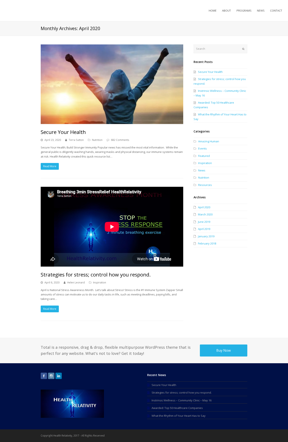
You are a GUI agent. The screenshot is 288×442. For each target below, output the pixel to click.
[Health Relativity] (22, 10)
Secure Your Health (63, 131)
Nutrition (97, 140)
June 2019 (204, 222)
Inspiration (99, 282)
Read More (49, 166)
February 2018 (207, 243)
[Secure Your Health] (112, 84)
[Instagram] (51, 376)
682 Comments (120, 140)
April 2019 (204, 229)
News (201, 170)
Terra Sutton (76, 140)
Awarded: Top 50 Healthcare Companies (177, 408)
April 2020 (204, 207)
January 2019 (206, 236)
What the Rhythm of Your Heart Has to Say (179, 416)
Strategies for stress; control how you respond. (96, 274)
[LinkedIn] (58, 376)
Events (202, 148)
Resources (205, 185)
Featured (204, 156)
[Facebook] (44, 376)
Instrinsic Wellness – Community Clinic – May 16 (181, 400)
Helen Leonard (76, 282)
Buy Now (223, 350)
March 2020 (205, 214)
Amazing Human (208, 141)
